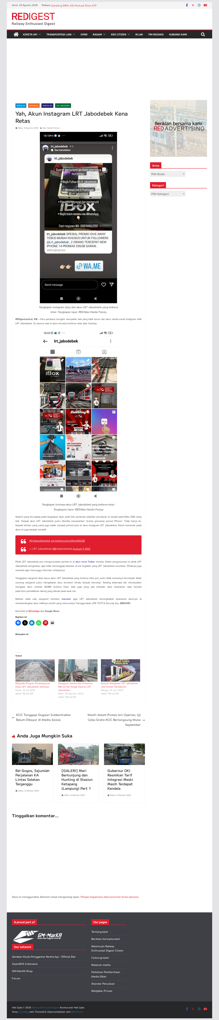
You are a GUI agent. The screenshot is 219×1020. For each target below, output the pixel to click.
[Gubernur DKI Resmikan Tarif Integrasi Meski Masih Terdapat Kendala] (124, 746)
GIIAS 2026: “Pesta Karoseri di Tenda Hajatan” (78, 5)
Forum (16, 978)
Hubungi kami (100, 958)
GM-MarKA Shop (22, 971)
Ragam (97, 34)
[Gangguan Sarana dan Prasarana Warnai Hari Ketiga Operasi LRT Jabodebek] (78, 670)
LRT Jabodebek (63, 105)
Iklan (139, 34)
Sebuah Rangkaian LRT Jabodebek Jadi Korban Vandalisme (119, 685)
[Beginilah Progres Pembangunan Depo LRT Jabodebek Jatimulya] (35, 670)
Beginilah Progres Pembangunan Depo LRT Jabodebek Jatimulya (32, 685)
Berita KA (21, 105)
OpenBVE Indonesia (24, 964)
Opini (84, 34)
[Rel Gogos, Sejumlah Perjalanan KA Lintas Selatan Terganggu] (32, 746)
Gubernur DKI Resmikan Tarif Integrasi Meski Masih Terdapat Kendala (120, 779)
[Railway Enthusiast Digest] (16, 34)
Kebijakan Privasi (101, 991)
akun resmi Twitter (85, 561)
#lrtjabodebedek (39, 541)
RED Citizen (118, 34)
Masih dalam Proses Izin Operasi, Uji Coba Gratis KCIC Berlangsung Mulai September (114, 720)
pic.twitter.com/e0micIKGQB (68, 541)
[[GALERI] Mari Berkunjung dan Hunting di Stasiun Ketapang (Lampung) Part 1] (78, 746)
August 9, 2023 (81, 549)
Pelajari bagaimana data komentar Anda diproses (110, 897)
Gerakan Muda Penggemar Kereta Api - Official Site (43, 957)
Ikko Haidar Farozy (51, 127)
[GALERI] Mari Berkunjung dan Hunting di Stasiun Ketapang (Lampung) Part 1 (77, 779)
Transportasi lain (58, 34)
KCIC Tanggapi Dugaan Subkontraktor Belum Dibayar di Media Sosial (43, 718)
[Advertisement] (109, 74)
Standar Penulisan (103, 984)
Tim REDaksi (156, 34)
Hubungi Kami (178, 34)
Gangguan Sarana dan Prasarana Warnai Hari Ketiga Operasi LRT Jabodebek (75, 687)
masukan (66, 599)
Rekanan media (101, 965)
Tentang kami (99, 932)
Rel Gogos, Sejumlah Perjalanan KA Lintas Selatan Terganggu (32, 777)
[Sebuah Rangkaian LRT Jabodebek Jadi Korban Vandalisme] (120, 670)
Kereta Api (30, 34)
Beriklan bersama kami (105, 939)
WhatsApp (34, 611)
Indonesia (33, 105)
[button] (39, 34)
